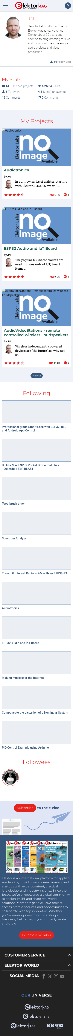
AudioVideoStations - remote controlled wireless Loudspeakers (36, 332)
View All (36, 375)
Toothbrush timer (13, 503)
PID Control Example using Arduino (25, 747)
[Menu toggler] (5, 5)
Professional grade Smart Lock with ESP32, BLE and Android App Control (34, 428)
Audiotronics (16, 170)
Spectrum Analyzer (15, 538)
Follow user (64, 61)
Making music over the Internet (23, 678)
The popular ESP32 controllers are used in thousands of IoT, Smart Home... (39, 264)
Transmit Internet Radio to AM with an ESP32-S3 (34, 573)
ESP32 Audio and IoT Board (30, 248)
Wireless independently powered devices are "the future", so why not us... (40, 350)
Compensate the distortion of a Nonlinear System (35, 712)
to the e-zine (38, 808)
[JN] (8, 184)
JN (9, 176)
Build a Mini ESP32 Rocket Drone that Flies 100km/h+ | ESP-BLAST (30, 467)
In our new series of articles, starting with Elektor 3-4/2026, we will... (41, 183)
